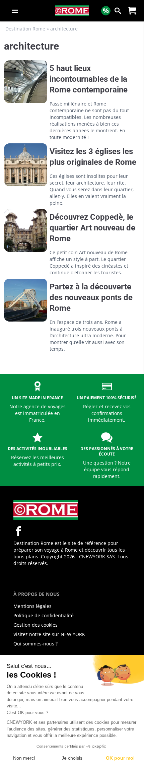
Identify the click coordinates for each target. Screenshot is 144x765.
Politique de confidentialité (43, 615)
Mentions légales (32, 606)
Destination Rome (25, 28)
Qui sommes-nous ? (35, 643)
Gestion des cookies (35, 625)
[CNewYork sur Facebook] (18, 531)
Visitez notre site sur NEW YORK (49, 634)
